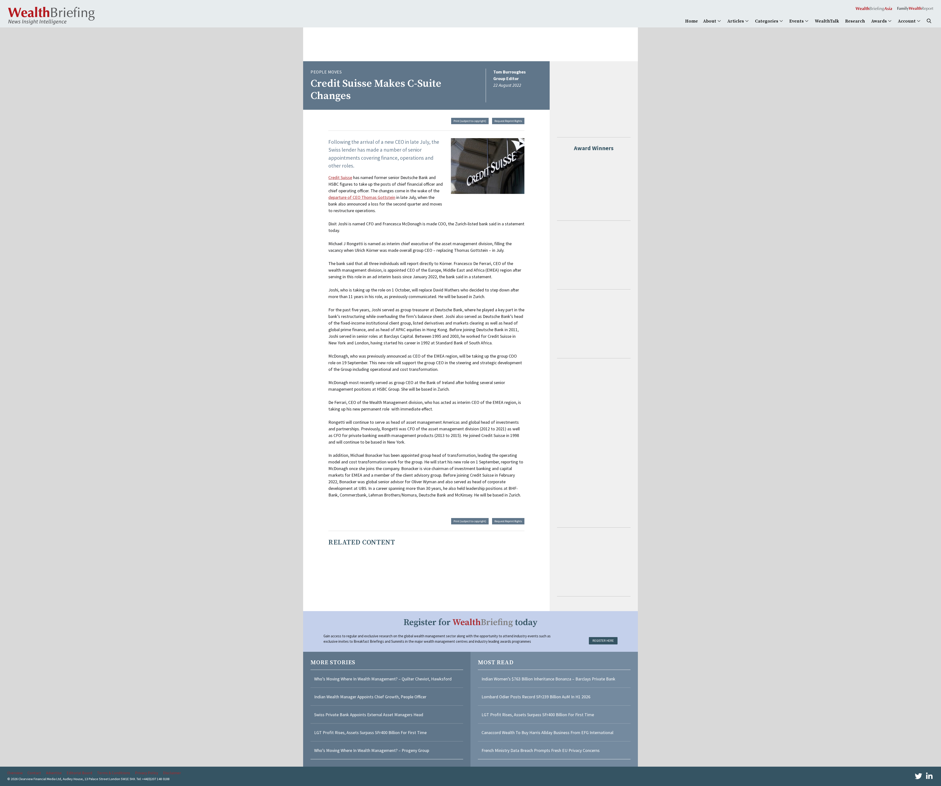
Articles (736, 21)
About (710, 21)
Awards (879, 21)
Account (907, 21)
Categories (767, 21)
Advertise (54, 772)
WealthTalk (827, 21)
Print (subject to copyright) (470, 121)
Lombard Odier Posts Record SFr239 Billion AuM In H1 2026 (536, 697)
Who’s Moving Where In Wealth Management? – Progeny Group (371, 750)
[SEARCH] (929, 21)
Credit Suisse (340, 177)
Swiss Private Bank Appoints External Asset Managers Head (368, 714)
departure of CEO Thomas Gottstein (361, 197)
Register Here (603, 641)
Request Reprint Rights (508, 121)
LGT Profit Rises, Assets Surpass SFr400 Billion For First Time (371, 732)
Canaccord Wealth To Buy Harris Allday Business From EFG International (547, 732)
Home (691, 21)
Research (855, 21)
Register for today (471, 622)
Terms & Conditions (113, 772)
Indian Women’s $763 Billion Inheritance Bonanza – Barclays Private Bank (548, 679)
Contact (34, 772)
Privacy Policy (146, 772)
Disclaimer (172, 772)
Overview (15, 772)
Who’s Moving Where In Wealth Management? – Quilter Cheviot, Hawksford (383, 679)
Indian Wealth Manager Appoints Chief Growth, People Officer (370, 697)
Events (797, 21)
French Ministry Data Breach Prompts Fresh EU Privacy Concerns (541, 750)
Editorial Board (79, 772)
